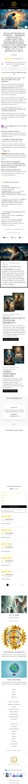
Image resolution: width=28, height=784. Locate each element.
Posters (14, 736)
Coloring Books (14, 729)
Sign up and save (13, 750)
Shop (14, 692)
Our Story (14, 719)
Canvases (14, 726)
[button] (9, 58)
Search (14, 707)
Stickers (14, 741)
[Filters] (2, 511)
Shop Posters (10, 391)
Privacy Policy (14, 711)
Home (14, 689)
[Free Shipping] (14, 669)
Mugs (14, 731)
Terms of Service (14, 709)
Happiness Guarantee (14, 704)
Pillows (14, 734)
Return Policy (14, 714)
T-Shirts (14, 746)
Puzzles (14, 739)
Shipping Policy (14, 716)
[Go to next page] (23, 585)
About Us (14, 697)
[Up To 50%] (14, 604)
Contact (14, 694)
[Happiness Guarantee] (14, 637)
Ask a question (14, 232)
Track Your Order (14, 702)
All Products (14, 724)
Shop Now (14, 621)
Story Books (14, 744)
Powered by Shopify (14, 782)
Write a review (14, 506)
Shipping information (14, 229)
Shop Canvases (10, 339)
